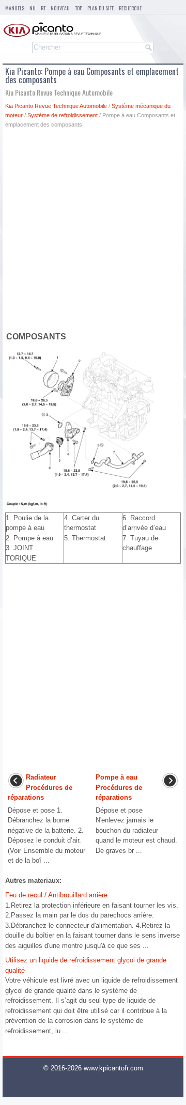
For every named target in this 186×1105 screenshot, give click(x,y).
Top (78, 8)
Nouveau (60, 8)
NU (32, 8)
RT (43, 8)
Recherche (130, 8)
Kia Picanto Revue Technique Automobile (56, 106)
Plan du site (100, 8)
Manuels (14, 8)
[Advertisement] (93, 232)
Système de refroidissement (62, 115)
